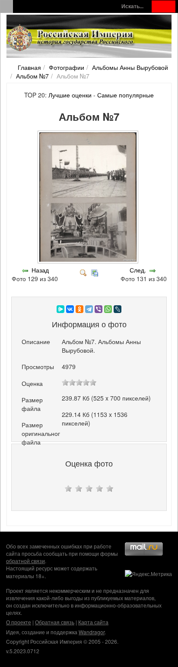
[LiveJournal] (117, 309)
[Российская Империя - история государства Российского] (71, 37)
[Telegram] (89, 309)
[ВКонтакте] (70, 309)
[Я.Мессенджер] (60, 309)
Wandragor (92, 632)
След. (138, 270)
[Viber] (98, 309)
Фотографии (66, 67)
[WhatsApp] (108, 309)
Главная (29, 67)
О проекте (18, 622)
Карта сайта (93, 622)
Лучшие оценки (70, 95)
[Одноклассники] (79, 309)
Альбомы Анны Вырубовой (130, 67)
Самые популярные (125, 95)
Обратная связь (54, 622)
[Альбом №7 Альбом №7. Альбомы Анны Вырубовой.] (89, 261)
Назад (40, 270)
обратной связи (25, 560)
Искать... (132, 6)
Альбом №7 (32, 76)
